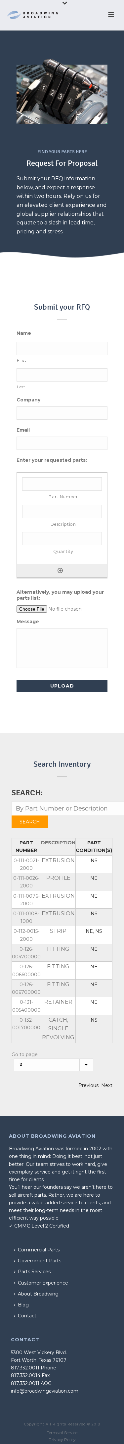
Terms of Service (62, 1432)
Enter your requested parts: (52, 460)
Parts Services (34, 1272)
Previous (88, 1085)
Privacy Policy (62, 1439)
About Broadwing (38, 1294)
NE (94, 878)
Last (21, 387)
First (21, 360)
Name (24, 333)
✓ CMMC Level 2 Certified (39, 1226)
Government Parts (39, 1261)
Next (106, 1085)
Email (23, 430)
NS (94, 861)
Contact (27, 1316)
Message (28, 622)
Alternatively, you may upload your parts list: (60, 595)
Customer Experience (43, 1283)
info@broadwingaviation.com (44, 1391)
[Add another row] (60, 570)
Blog (23, 1305)
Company (28, 400)
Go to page (25, 1054)
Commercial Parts (39, 1250)
